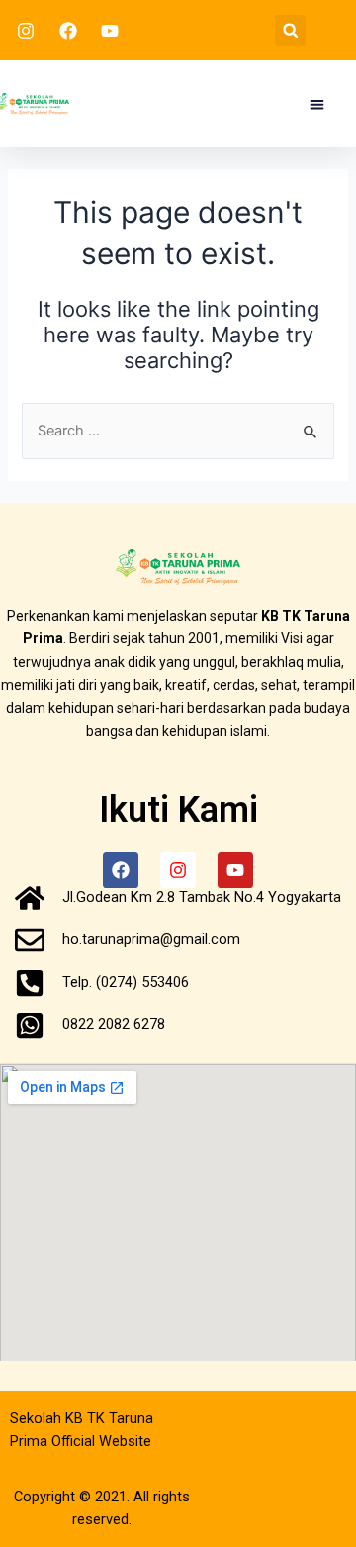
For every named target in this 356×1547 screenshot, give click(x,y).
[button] (290, 30)
